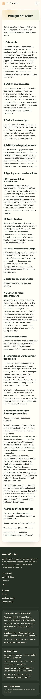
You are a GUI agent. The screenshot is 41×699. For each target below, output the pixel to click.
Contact (5, 594)
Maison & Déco (8, 577)
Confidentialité (8, 602)
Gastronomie (7, 573)
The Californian (9, 554)
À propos (5, 590)
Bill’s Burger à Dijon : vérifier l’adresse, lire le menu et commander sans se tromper (19, 626)
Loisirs (4, 585)
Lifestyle (5, 581)
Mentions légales (9, 598)
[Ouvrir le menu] (37, 3)
